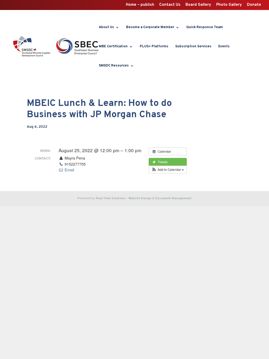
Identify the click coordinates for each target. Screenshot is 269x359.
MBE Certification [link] (113, 47)
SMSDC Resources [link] (114, 66)
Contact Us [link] (169, 5)
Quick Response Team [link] (204, 27)
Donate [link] (254, 5)
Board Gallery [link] (198, 5)
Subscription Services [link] (193, 47)
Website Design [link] (139, 198)
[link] (31, 46)
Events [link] (224, 47)
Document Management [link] (173, 198)
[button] (168, 169)
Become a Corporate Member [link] (150, 27)
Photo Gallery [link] (229, 5)
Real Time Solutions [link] (111, 198)
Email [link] (69, 169)
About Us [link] (106, 27)
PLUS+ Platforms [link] (154, 47)
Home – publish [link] (140, 5)
